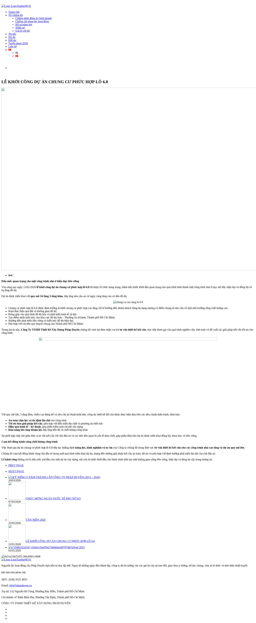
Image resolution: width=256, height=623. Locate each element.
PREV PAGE (16, 465)
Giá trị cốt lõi (22, 30)
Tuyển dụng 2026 (18, 43)
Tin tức (12, 33)
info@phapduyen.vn (20, 585)
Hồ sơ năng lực (23, 24)
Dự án (11, 37)
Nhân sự (20, 27)
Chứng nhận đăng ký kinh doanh (33, 18)
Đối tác (12, 40)
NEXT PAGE (16, 471)
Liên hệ (12, 46)
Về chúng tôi (15, 15)
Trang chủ (14, 11)
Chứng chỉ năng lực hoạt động (32, 21)
